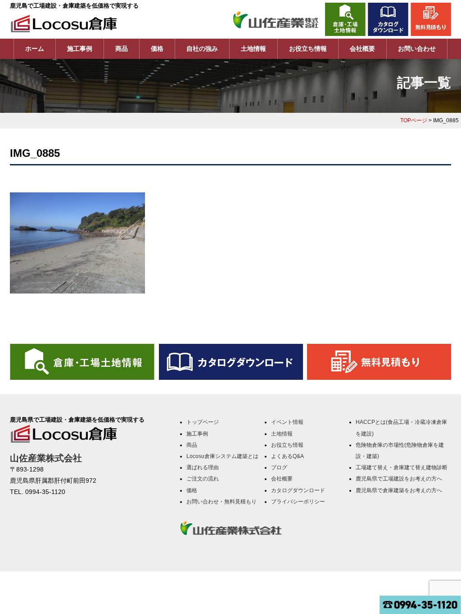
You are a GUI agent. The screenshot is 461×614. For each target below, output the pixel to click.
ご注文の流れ (202, 479)
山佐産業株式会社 (46, 458)
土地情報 (253, 48)
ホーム (34, 48)
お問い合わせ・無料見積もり (221, 501)
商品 (121, 48)
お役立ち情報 (308, 48)
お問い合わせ (417, 48)
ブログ (279, 467)
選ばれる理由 (202, 467)
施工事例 (79, 48)
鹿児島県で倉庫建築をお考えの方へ (399, 490)
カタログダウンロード (298, 490)
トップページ (202, 422)
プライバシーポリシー (298, 501)
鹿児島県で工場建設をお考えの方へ (399, 479)
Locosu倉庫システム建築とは (222, 456)
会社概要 (362, 48)
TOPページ (413, 120)
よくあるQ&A (287, 456)
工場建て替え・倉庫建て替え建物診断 (401, 467)
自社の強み (202, 48)
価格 (157, 48)
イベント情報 (287, 422)
